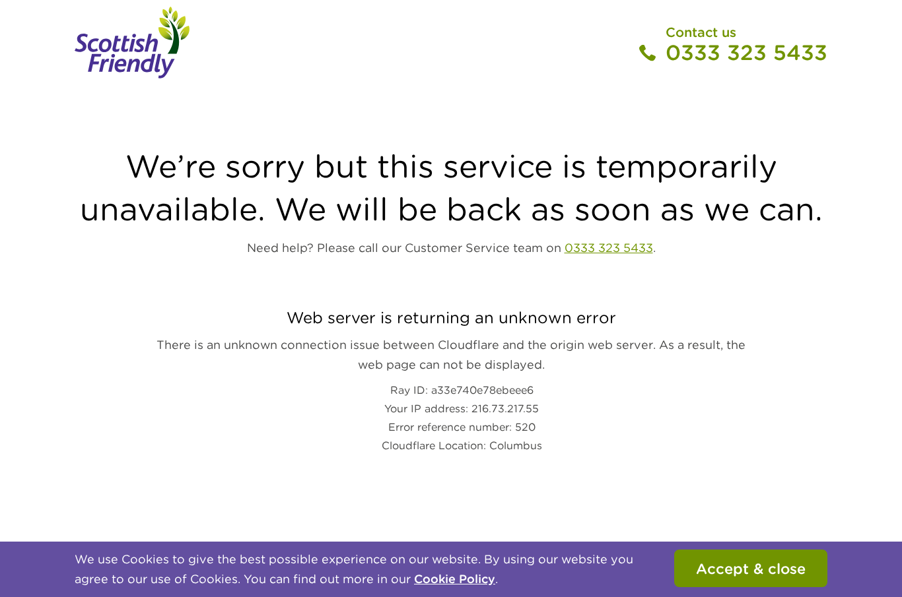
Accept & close (751, 568)
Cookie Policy (454, 579)
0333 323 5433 (746, 52)
